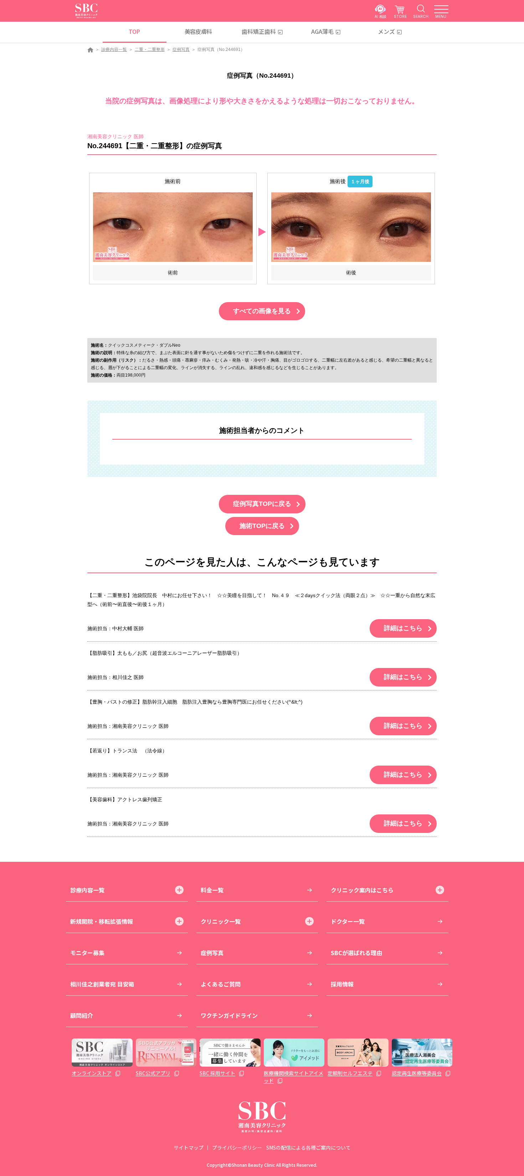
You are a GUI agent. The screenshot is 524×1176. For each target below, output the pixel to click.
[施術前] (173, 227)
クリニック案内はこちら (362, 890)
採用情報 (342, 984)
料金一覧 (212, 890)
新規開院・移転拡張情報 (101, 921)
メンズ (386, 31)
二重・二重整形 (150, 49)
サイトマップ (189, 1147)
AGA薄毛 (322, 31)
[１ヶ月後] (351, 227)
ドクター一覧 (348, 921)
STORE (400, 16)
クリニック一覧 (221, 921)
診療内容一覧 (114, 49)
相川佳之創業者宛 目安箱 (102, 984)
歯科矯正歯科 (259, 31)
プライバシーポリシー (237, 1147)
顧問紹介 (81, 1015)
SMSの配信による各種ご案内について (308, 1147)
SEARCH (420, 16)
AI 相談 (380, 16)
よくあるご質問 (221, 984)
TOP (134, 31)
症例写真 (181, 49)
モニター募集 (87, 952)
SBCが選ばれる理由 (356, 952)
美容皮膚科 (198, 31)
